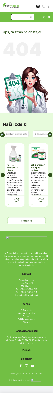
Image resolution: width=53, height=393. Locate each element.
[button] (3, 175)
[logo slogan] (11, 3)
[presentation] (17, 134)
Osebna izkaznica (26, 313)
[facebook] (39, 17)
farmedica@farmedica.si (26, 295)
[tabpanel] (26, 175)
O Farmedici (26, 310)
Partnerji (26, 316)
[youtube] (49, 17)
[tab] (16, 134)
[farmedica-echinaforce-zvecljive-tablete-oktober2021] (38, 145)
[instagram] (44, 17)
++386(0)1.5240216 (27, 289)
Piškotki (26, 322)
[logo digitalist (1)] (36, 380)
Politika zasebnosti (26, 319)
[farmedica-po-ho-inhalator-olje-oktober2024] (14, 145)
